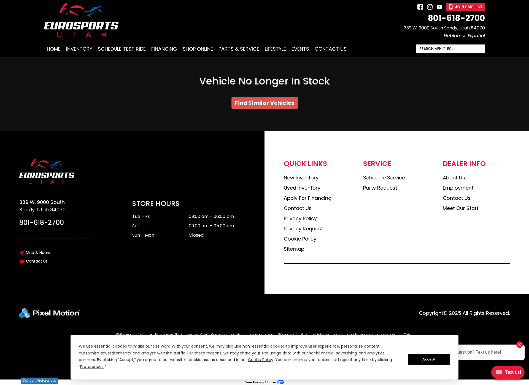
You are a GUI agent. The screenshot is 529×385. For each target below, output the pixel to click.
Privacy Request (303, 228)
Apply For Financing (307, 198)
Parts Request (380, 187)
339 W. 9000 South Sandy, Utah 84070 (444, 28)
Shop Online (198, 48)
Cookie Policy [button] (260, 359)
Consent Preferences (39, 380)
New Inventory (301, 177)
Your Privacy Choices (261, 382)
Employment (458, 187)
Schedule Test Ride (122, 48)
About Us (454, 177)
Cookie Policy (300, 238)
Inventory (79, 48)
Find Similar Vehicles (264, 103)
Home (54, 48)
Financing (164, 48)
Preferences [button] (92, 366)
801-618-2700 (456, 18)
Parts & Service (238, 48)
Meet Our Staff (461, 208)
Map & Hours (38, 252)
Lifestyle (275, 48)
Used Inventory (302, 187)
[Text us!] (508, 373)
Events (300, 48)
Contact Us (331, 48)
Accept (429, 359)
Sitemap (294, 248)
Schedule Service (384, 177)
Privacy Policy (300, 218)
